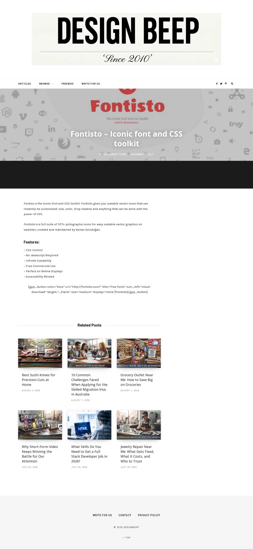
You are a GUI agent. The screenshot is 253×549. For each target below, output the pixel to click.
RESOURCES (131, 122)
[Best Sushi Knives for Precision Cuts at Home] (40, 353)
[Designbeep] (126, 39)
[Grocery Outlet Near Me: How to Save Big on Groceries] (139, 353)
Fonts (119, 122)
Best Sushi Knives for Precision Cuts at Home (38, 380)
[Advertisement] (199, 258)
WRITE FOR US (91, 83)
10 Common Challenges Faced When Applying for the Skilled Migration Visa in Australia (89, 384)
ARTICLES (24, 83)
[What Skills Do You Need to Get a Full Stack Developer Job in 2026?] (89, 425)
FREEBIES (67, 83)
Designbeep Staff (115, 154)
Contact (125, 515)
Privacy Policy (149, 515)
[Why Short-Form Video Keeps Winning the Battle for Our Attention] (40, 425)
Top (128, 537)
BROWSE (44, 83)
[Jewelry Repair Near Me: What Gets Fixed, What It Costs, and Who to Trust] (139, 425)
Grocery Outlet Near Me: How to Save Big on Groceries (137, 380)
